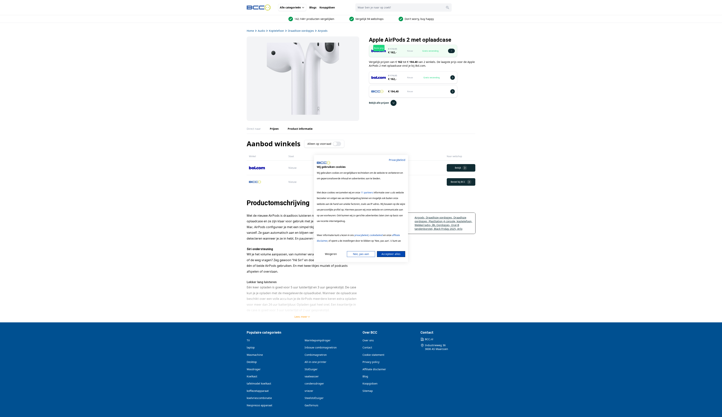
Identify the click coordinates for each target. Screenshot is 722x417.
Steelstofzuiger (314, 398)
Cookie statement (373, 355)
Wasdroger (254, 369)
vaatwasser (312, 376)
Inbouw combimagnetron (321, 347)
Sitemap (368, 391)
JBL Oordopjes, (441, 225)
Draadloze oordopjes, (440, 217)
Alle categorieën (290, 7)
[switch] (337, 144)
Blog (365, 376)
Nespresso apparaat (259, 405)
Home (250, 30)
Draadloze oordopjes (301, 30)
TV (248, 340)
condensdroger (314, 383)
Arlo (459, 229)
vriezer (309, 391)
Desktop (252, 362)
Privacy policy (371, 362)
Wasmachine (255, 355)
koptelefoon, (464, 221)
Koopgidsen (327, 7)
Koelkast (252, 376)
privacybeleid (361, 235)
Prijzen (274, 128)
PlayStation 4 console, (443, 221)
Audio (261, 30)
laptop (251, 347)
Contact (367, 347)
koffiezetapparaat (258, 391)
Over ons (368, 340)
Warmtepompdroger (318, 340)
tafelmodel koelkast (259, 383)
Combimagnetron (316, 355)
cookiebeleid (376, 235)
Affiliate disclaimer (374, 369)
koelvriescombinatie (259, 398)
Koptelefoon (276, 30)
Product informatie (300, 128)
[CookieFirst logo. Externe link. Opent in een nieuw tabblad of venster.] (323, 162)
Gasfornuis (311, 405)
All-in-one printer (315, 362)
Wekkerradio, (423, 225)
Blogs (312, 7)
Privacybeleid (397, 159)
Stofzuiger (311, 369)
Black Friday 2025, (445, 229)
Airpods (323, 30)
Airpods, (420, 217)
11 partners (367, 192)
